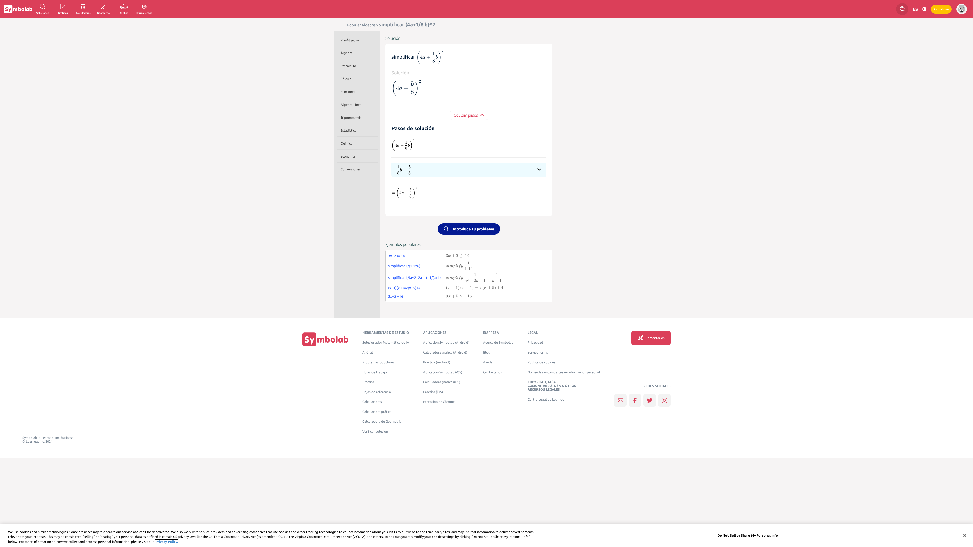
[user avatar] (961, 9)
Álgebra (347, 53)
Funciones (348, 91)
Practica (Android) (436, 362)
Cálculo (346, 79)
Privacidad (535, 342)
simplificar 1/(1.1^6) (404, 266)
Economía (348, 156)
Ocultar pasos (466, 115)
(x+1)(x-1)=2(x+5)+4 (404, 288)
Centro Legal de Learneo (546, 399)
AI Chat (367, 352)
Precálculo (348, 66)
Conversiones (351, 169)
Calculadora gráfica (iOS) (441, 382)
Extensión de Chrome (439, 402)
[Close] (964, 535)
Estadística (349, 130)
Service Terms (538, 352)
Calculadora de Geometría (381, 421)
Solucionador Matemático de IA (385, 342)
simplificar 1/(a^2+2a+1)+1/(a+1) (414, 277)
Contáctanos (492, 372)
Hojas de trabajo (374, 372)
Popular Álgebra (361, 25)
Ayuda (488, 362)
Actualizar (941, 9)
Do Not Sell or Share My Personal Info (747, 535)
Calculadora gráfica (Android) (445, 352)
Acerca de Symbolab (498, 342)
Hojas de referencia (376, 392)
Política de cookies (541, 362)
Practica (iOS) (433, 392)
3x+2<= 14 (396, 256)
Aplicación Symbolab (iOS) (442, 372)
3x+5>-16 (395, 296)
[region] (486, 535)
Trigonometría (351, 117)
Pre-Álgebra (350, 40)
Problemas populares (378, 362)
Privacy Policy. (167, 541)
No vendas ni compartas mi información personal (564, 372)
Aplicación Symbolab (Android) (446, 342)
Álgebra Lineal (351, 104)
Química (346, 143)
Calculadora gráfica (376, 412)
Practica (368, 382)
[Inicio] (325, 339)
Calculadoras (372, 402)
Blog (486, 352)
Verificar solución (375, 431)
